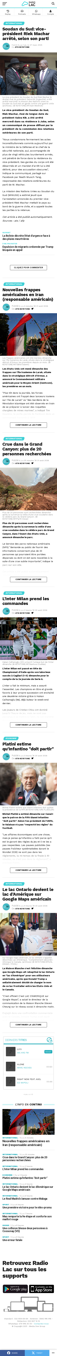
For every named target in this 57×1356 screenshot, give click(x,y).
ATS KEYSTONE (22, 47)
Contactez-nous (41, 1324)
